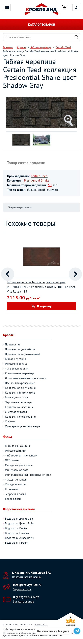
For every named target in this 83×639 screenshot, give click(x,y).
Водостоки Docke (16, 528)
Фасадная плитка (16, 484)
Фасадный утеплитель (19, 465)
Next (75, 274)
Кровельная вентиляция (20, 388)
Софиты (10, 421)
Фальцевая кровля (16, 368)
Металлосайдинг (15, 450)
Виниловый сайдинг (17, 446)
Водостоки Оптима (17, 533)
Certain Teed (39, 176)
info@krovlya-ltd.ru (27, 585)
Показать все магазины (26, 577)
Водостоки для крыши (19, 518)
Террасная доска (15, 494)
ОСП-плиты (12, 460)
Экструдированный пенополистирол (28, 474)
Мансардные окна (16, 397)
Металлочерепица (16, 363)
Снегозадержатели (16, 412)
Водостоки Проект (16, 542)
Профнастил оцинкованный (22, 354)
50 (50, 185)
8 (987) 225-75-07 (26, 597)
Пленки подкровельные (20, 383)
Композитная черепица (19, 373)
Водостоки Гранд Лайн (19, 523)
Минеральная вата (16, 470)
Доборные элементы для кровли (25, 378)
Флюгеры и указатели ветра (22, 426)
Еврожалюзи (13, 499)
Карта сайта (41, 624)
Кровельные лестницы (19, 407)
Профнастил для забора (20, 349)
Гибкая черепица (15, 359)
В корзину (44, 306)
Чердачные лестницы (18, 402)
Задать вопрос (22, 589)
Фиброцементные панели (21, 455)
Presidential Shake (36, 180)
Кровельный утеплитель (20, 392)
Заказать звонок (23, 601)
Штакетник (12, 489)
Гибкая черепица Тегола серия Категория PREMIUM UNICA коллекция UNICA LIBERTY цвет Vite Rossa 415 (41, 286)
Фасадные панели (16, 479)
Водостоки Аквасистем (19, 538)
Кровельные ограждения (20, 416)
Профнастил (13, 344)
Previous (7, 274)
